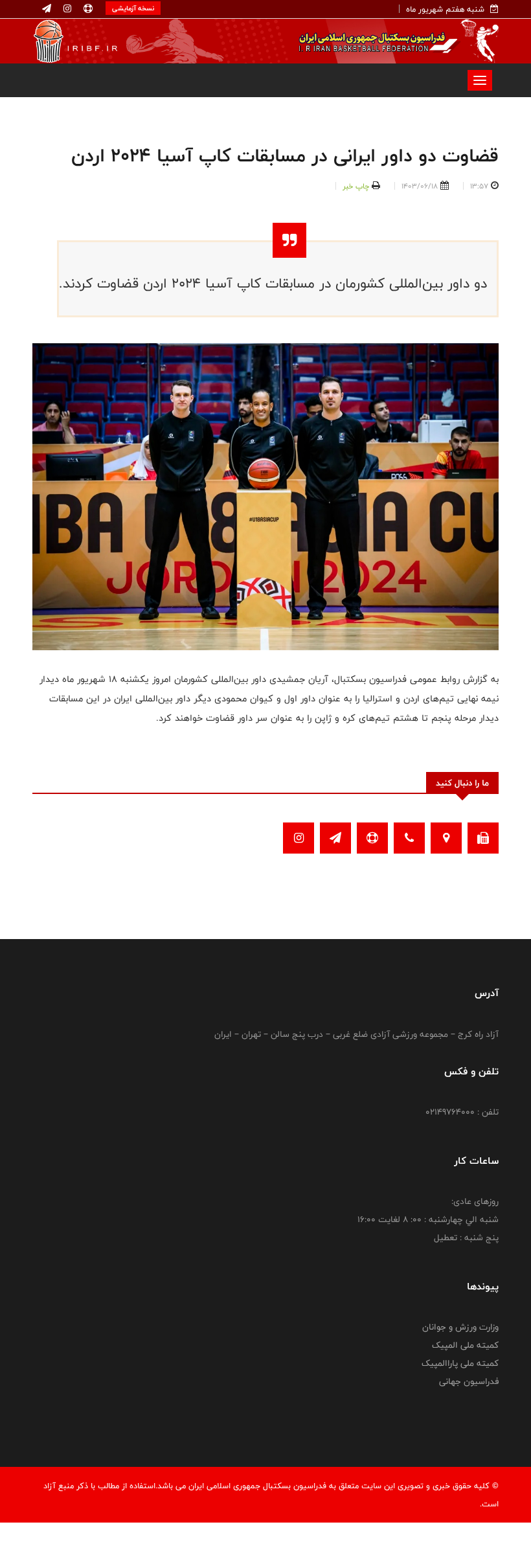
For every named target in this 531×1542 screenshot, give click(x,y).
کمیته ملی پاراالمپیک (460, 1363)
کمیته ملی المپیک (465, 1345)
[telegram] (46, 9)
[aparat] (87, 9)
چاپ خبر (356, 185)
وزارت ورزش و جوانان (460, 1327)
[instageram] (66, 9)
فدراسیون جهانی (469, 1381)
